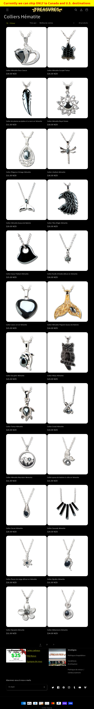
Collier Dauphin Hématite (15, 376)
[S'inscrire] (44, 687)
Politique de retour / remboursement (76, 671)
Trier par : (33, 23)
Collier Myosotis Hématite (15, 630)
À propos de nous (34, 661)
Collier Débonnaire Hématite (57, 630)
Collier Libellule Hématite (56, 172)
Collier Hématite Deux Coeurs (16, 70)
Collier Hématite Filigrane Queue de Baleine (63, 325)
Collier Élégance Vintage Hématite (18, 172)
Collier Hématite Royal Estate (57, 121)
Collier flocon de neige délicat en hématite (21, 579)
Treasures (49, 708)
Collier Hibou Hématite (55, 376)
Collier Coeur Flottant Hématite (17, 274)
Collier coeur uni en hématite (16, 325)
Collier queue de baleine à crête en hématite (63, 477)
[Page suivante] (53, 644)
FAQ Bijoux (31, 656)
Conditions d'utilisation (72, 662)
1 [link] (40, 644)
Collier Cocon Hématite (14, 528)
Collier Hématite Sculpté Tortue (58, 70)
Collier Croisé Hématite (55, 427)
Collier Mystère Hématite (56, 579)
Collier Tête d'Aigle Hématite (57, 223)
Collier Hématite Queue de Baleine (18, 223)
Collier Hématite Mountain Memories (19, 477)
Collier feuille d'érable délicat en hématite (62, 274)
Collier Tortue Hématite (14, 427)
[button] (7, 10)
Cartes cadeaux (33, 650)
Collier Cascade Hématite (56, 528)
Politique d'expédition (76, 655)
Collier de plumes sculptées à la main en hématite (24, 121)
